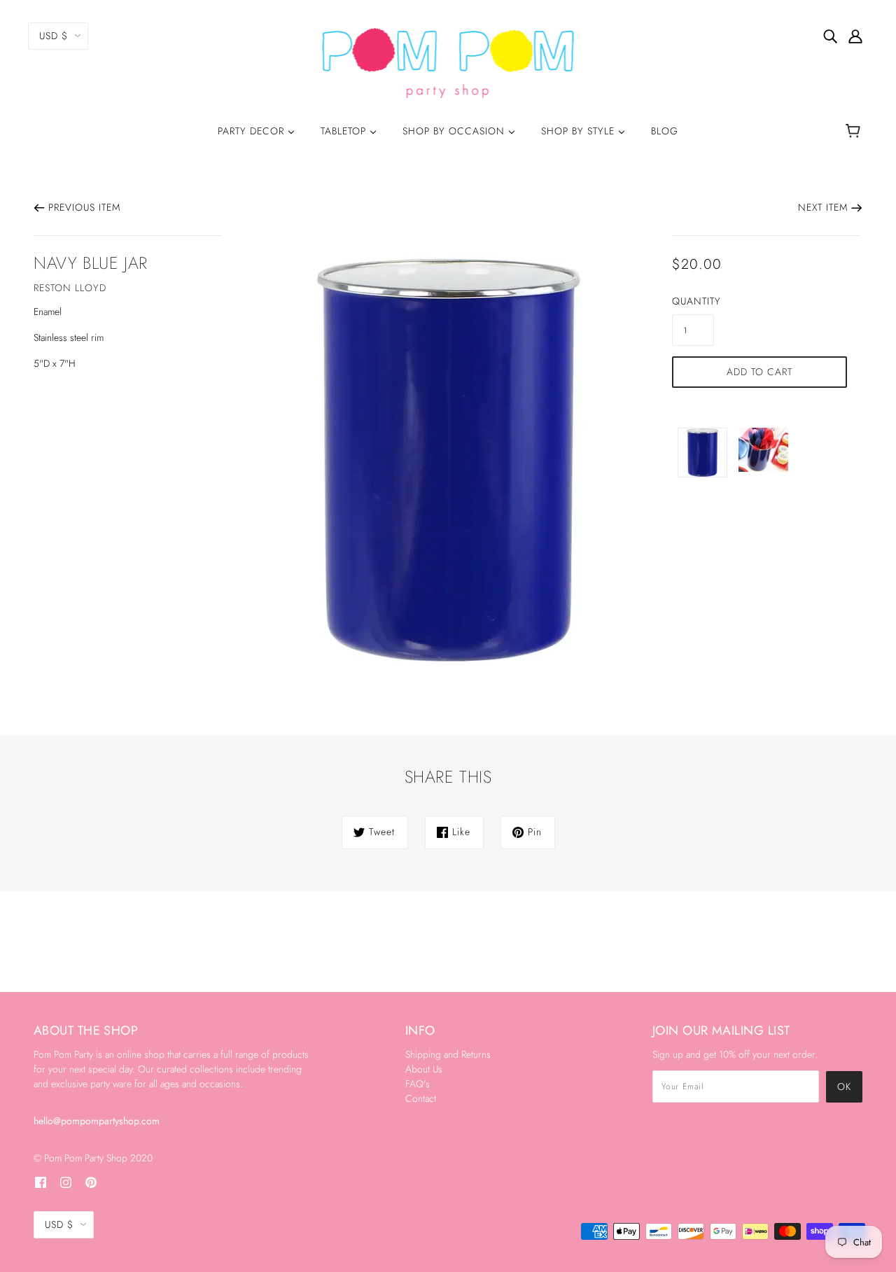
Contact (420, 1098)
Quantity (693, 301)
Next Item (823, 207)
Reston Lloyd (70, 288)
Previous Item (84, 207)
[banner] (448, 62)
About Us (423, 1069)
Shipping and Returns (448, 1054)
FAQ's (417, 1084)
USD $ (53, 36)
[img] (830, 35)
